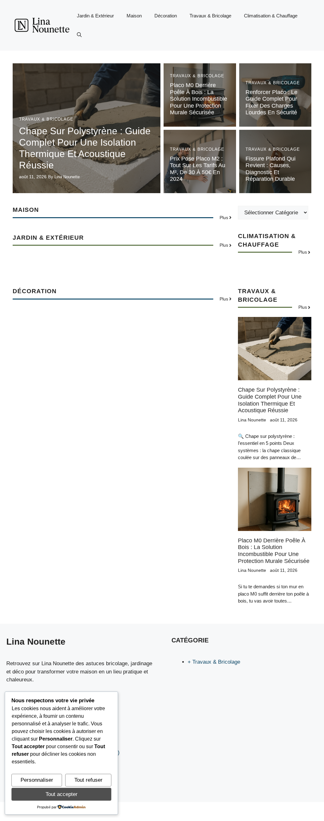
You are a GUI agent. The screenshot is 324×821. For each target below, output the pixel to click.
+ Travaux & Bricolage (214, 662)
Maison (134, 15)
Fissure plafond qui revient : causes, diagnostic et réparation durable (271, 168)
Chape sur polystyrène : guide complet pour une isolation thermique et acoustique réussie (270, 400)
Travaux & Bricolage (210, 15)
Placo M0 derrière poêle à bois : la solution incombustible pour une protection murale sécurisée (198, 99)
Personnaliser (37, 780)
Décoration (165, 15)
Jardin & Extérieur (95, 15)
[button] (79, 34)
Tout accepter (62, 794)
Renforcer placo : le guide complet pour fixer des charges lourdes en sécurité (271, 102)
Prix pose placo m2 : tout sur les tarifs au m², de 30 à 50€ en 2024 (197, 168)
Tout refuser (88, 780)
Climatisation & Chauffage (270, 15)
